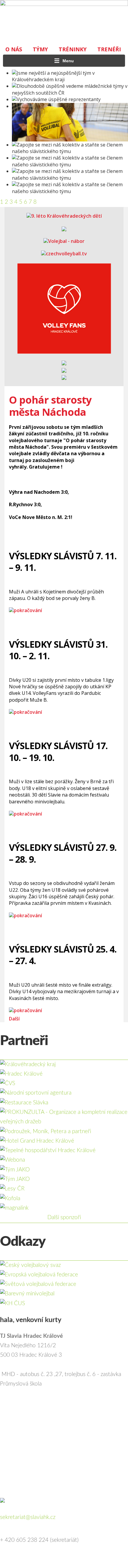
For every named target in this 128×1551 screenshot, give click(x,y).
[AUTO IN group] (15, 1179)
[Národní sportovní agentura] (35, 1093)
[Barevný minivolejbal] (27, 1294)
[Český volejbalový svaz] (30, 1265)
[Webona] (12, 1160)
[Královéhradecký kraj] (28, 1064)
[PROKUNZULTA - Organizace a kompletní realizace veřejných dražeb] (64, 1112)
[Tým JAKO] (15, 1170)
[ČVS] (7, 1083)
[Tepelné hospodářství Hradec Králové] (48, 1150)
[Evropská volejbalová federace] (39, 1275)
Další (14, 1018)
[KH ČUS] (12, 1303)
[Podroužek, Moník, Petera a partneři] (45, 1131)
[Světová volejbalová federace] (38, 1284)
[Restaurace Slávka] (24, 1103)
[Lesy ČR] (12, 1189)
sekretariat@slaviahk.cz (27, 1517)
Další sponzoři (64, 1217)
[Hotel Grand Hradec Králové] (37, 1141)
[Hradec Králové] (21, 1074)
